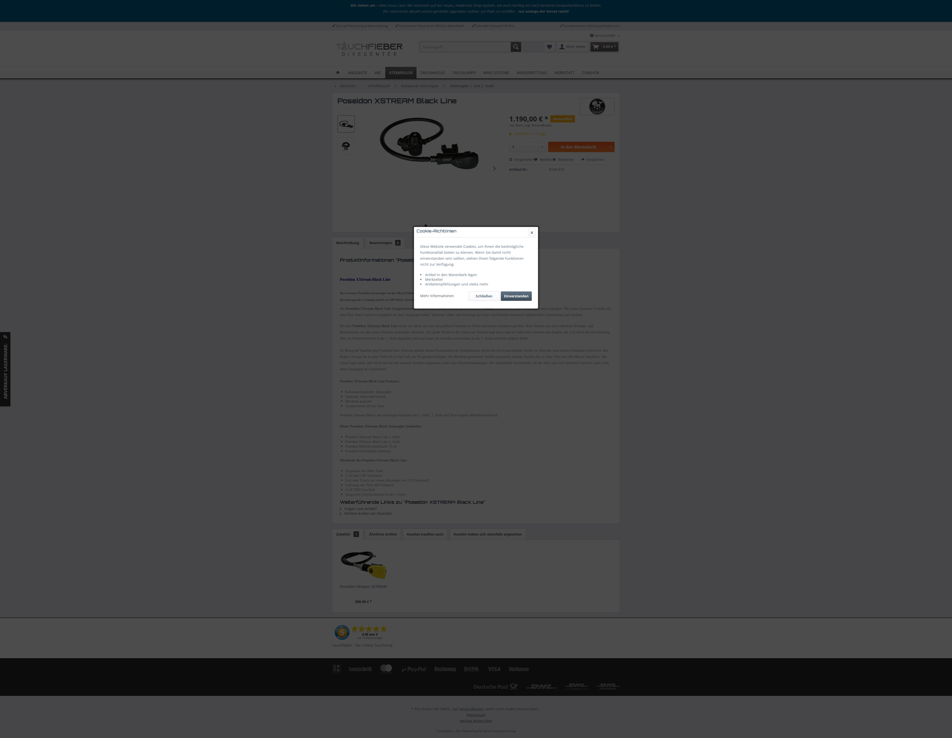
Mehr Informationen (437, 295)
